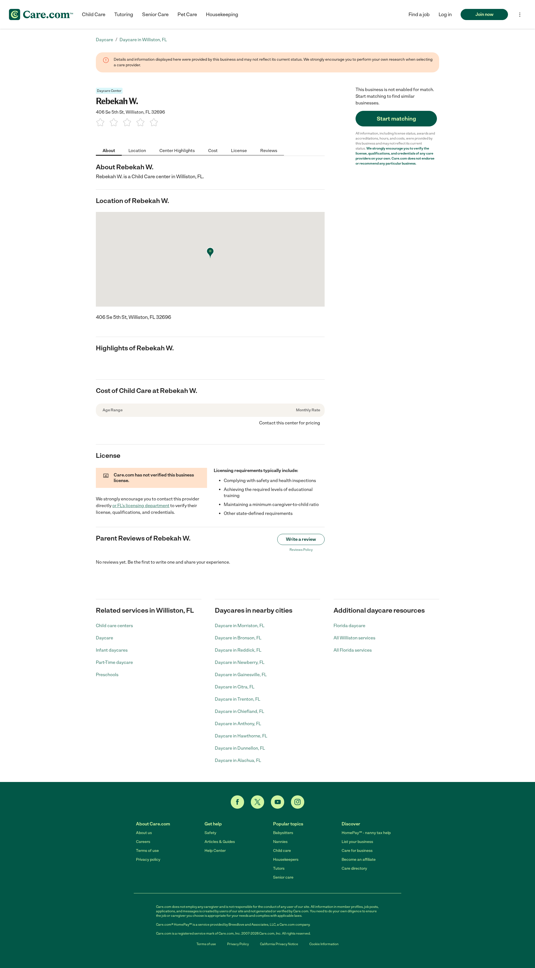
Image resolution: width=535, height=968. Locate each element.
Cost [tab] (213, 150)
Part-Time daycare (114, 662)
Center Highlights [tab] (177, 150)
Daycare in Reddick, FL (238, 650)
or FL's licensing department (140, 505)
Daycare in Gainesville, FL (241, 674)
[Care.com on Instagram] (297, 802)
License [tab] (239, 150)
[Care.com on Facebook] (237, 802)
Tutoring (123, 14)
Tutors (278, 868)
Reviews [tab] (268, 150)
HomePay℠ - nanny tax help (366, 832)
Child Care (93, 14)
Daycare (104, 638)
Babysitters (283, 832)
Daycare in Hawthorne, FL (241, 736)
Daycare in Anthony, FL (238, 723)
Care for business (357, 850)
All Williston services (354, 638)
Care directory (354, 868)
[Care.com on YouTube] (277, 802)
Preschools (107, 674)
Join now (484, 14)
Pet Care (187, 14)
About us (144, 832)
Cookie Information (324, 944)
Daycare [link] (104, 39)
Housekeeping (222, 14)
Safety (210, 832)
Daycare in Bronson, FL (238, 638)
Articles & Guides (220, 841)
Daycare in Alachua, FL (238, 760)
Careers (143, 841)
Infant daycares (112, 650)
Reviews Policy (301, 550)
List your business (357, 841)
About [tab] (109, 150)
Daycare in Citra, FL (234, 687)
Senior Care (155, 14)
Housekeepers (285, 859)
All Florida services (353, 650)
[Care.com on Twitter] (257, 802)
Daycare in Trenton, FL (237, 699)
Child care (282, 850)
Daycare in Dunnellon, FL (240, 748)
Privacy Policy (238, 944)
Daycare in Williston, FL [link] (143, 39)
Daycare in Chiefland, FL (239, 711)
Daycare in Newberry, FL (239, 662)
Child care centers (114, 625)
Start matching (396, 118)
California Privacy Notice (279, 944)
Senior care (283, 877)
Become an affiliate (359, 859)
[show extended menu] (520, 14)
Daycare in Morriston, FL (239, 625)
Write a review (301, 539)
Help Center (215, 850)
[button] (445, 14)
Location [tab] (137, 150)
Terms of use (147, 850)
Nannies (280, 841)
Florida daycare (349, 625)
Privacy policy (148, 859)
